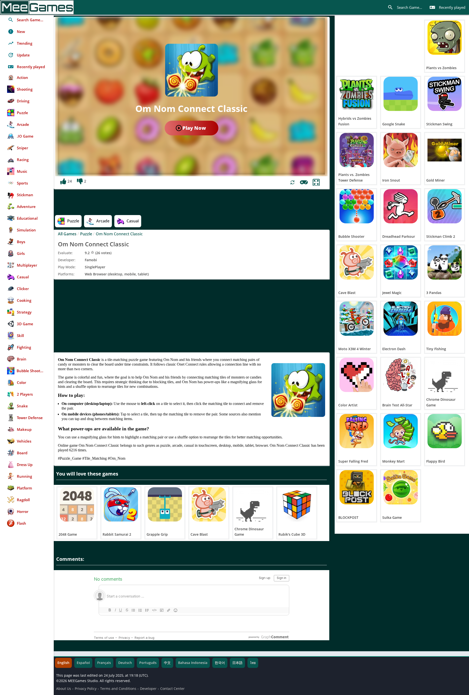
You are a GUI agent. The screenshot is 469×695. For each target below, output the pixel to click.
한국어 (220, 663)
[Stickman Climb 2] (444, 206)
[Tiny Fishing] (444, 319)
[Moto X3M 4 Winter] (356, 319)
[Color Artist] (356, 375)
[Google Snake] (400, 94)
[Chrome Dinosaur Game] (252, 504)
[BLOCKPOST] (356, 487)
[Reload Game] (292, 182)
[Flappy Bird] (444, 431)
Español (83, 663)
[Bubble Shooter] (356, 206)
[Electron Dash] (400, 319)
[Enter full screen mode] (316, 182)
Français (104, 663)
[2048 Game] (76, 504)
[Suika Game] (400, 487)
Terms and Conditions (118, 688)
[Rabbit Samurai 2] (120, 504)
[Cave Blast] (208, 504)
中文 (167, 663)
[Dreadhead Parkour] (400, 206)
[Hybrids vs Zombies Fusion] (356, 94)
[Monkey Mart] (400, 431)
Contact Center (172, 688)
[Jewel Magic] (400, 262)
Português (148, 663)
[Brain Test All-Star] (400, 375)
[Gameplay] (304, 182)
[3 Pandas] (444, 262)
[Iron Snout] (400, 150)
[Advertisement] (191, 316)
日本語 (237, 663)
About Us (63, 688)
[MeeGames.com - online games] (37, 7)
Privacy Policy (85, 688)
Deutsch (125, 663)
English (63, 663)
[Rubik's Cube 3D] (296, 504)
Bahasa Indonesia (192, 663)
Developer (148, 688)
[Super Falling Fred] (356, 431)
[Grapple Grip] (164, 504)
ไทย (253, 663)
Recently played (447, 7)
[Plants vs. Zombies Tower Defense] (356, 150)
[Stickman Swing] (444, 94)
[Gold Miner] (444, 150)
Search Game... (404, 7)
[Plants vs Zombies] (444, 38)
